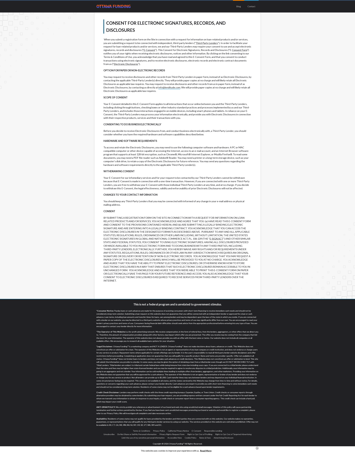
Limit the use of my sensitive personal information (143, 438)
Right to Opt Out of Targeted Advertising (233, 434)
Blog (238, 6)
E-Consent (196, 431)
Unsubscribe (109, 434)
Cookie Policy (190, 438)
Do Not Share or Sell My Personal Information (137, 434)
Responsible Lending (213, 431)
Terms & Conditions (141, 431)
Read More (205, 450)
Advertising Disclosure (223, 438)
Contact (251, 6)
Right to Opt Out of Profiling (199, 434)
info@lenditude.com (169, 87)
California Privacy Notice (178, 431)
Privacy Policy (159, 431)
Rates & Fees (205, 438)
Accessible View (175, 438)
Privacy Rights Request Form (171, 434)
